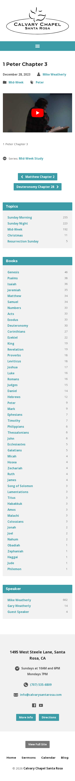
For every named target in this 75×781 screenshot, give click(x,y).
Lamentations (18, 492)
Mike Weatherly (54, 74)
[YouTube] (41, 705)
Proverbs (14, 355)
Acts (11, 314)
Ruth (11, 474)
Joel (10, 533)
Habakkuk (15, 504)
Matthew (14, 296)
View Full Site (37, 744)
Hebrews (14, 397)
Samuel (13, 302)
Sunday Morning (20, 217)
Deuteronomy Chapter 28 (36, 187)
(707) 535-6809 (41, 685)
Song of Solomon (20, 486)
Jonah (12, 527)
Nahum (13, 539)
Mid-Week (16, 82)
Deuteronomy (18, 325)
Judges (13, 385)
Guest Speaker (18, 612)
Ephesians (15, 415)
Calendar (48, 757)
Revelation (15, 349)
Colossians (15, 521)
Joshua (13, 367)
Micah (12, 456)
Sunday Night (18, 223)
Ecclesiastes (16, 444)
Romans (13, 379)
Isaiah (12, 284)
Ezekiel (13, 337)
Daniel (12, 391)
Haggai (13, 557)
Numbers (14, 308)
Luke (11, 373)
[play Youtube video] (37, 112)
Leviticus (14, 361)
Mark (11, 409)
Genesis (13, 272)
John (11, 438)
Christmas (15, 235)
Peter (40, 82)
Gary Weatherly (19, 606)
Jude (11, 563)
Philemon (14, 569)
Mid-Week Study (31, 158)
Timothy (14, 420)
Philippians (16, 426)
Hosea (12, 462)
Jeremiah (14, 290)
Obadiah (14, 545)
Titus (11, 498)
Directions (49, 717)
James (12, 480)
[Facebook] (34, 705)
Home (11, 757)
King (11, 343)
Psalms (13, 278)
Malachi (13, 516)
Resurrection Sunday (23, 241)
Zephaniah (15, 551)
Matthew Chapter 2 (39, 177)
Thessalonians (18, 432)
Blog (64, 757)
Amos (12, 510)
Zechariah (15, 468)
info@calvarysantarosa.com (41, 695)
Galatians (15, 450)
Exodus (13, 320)
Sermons (29, 757)
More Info (26, 717)
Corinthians (16, 331)
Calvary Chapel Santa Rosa (43, 768)
